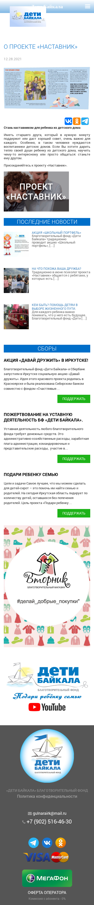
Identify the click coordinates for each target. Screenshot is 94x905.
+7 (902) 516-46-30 (49, 821)
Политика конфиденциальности (47, 796)
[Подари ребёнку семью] (47, 711)
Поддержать (73, 398)
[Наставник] (36, 209)
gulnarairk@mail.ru (49, 813)
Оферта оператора (47, 892)
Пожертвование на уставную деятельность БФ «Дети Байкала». (43, 417)
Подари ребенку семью (31, 474)
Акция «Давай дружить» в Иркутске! (46, 360)
